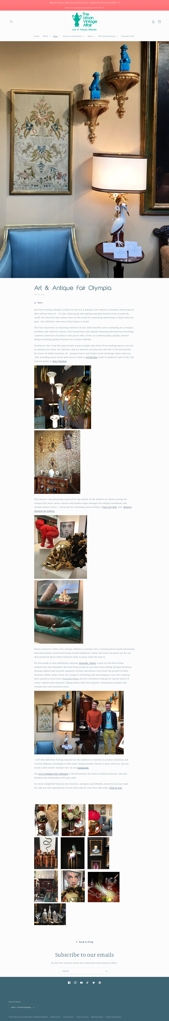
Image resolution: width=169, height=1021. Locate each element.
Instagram (83, 767)
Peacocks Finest (87, 663)
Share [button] (40, 302)
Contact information (113, 1017)
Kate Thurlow (60, 361)
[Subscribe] (106, 971)
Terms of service (82, 1017)
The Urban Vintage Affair (23, 1017)
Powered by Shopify (40, 1017)
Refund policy (55, 1017)
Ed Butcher (92, 357)
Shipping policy (97, 1017)
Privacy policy (68, 1017)
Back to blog (86, 941)
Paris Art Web (110, 507)
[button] (11, 22)
